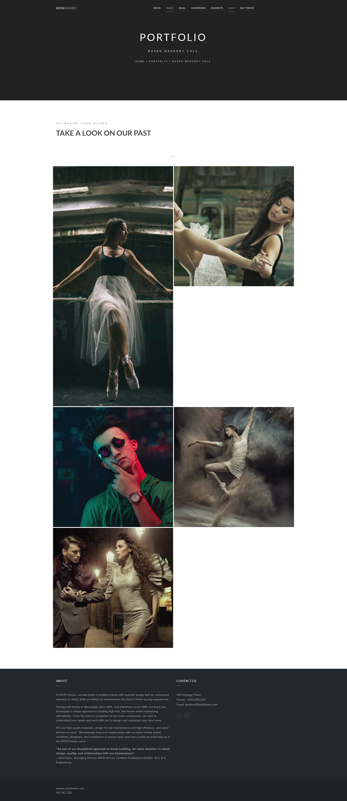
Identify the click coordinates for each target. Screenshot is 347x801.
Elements (217, 7)
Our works (198, 7)
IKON (66, 8)
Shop (232, 7)
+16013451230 (196, 699)
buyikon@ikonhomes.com (201, 704)
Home (157, 7)
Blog (182, 7)
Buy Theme (247, 7)
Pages (170, 7)
